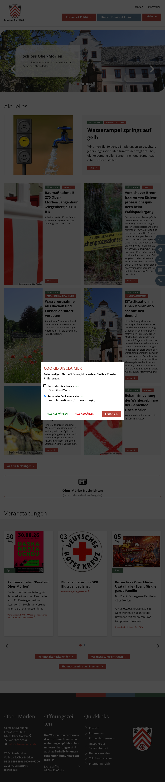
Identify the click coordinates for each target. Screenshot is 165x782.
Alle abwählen (84, 413)
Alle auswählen (57, 413)
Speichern (111, 413)
